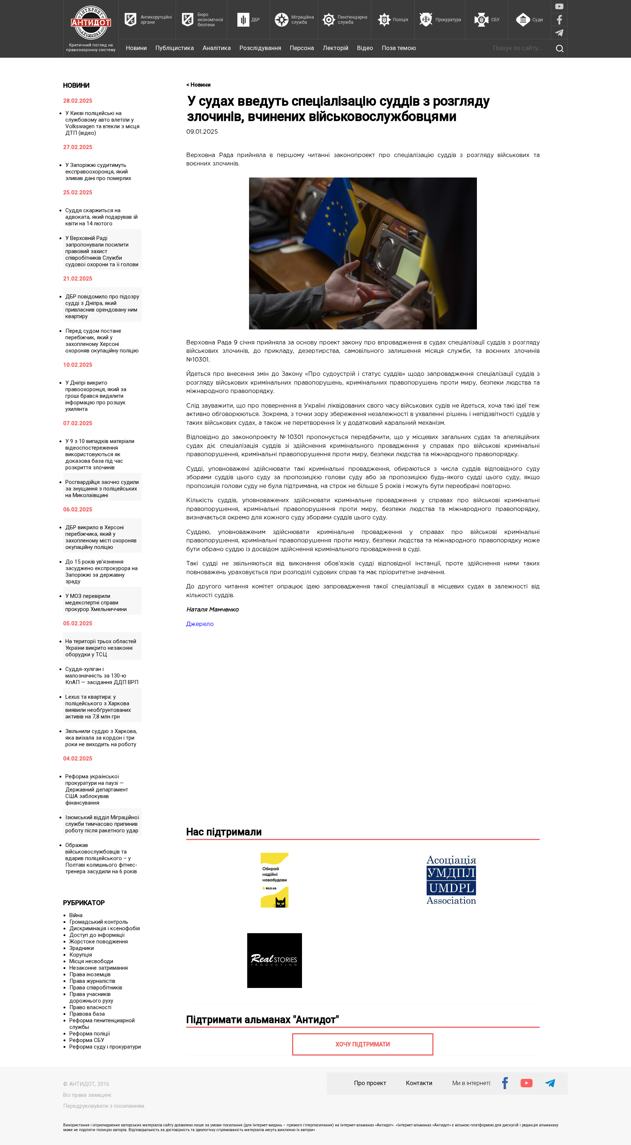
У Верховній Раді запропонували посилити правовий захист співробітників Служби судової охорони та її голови (101, 251)
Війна (76, 915)
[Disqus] (363, 725)
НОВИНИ (76, 85)
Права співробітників (95, 987)
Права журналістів (92, 981)
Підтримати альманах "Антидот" (262, 1020)
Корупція (80, 954)
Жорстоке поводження (98, 941)
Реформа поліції (89, 1033)
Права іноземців (90, 974)
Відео (365, 48)
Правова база (87, 1014)
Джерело (200, 624)
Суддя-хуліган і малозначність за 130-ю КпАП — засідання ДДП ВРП (101, 676)
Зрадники (81, 948)
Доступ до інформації (97, 935)
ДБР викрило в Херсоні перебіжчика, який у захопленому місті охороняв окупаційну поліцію (101, 537)
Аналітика (217, 48)
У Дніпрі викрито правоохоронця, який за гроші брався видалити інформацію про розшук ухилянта (95, 395)
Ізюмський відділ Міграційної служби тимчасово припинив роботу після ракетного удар (102, 824)
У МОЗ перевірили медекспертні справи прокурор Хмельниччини (96, 602)
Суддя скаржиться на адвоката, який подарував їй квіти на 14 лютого (101, 217)
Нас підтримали (224, 832)
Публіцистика (175, 48)
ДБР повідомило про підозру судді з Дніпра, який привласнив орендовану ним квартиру (102, 306)
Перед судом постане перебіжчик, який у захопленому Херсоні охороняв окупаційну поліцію (102, 341)
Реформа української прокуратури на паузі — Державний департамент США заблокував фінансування (96, 789)
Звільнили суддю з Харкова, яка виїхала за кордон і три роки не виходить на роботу (101, 738)
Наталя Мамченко (212, 609)
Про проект (370, 1083)
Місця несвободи (91, 961)
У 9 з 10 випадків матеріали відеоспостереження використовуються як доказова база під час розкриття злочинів (99, 454)
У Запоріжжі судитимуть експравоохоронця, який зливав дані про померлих (98, 172)
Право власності (90, 1007)
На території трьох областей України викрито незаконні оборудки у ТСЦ (100, 648)
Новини (136, 48)
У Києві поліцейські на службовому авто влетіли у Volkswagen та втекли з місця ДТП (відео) (102, 123)
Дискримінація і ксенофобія (104, 928)
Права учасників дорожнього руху (91, 997)
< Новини (198, 84)
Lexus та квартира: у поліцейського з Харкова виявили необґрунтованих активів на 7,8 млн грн (98, 707)
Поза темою (399, 48)
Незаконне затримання (98, 968)
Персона (302, 48)
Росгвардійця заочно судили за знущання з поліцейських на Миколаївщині (102, 489)
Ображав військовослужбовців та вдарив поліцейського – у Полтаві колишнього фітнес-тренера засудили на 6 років (101, 858)
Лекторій (335, 48)
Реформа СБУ (86, 1040)
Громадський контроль (98, 922)
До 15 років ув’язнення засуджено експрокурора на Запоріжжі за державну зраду (101, 571)
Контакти (419, 1083)
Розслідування (260, 48)
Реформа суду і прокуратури (105, 1046)
